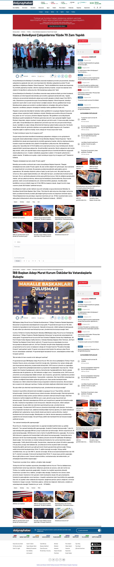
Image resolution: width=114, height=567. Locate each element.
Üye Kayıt (78, 546)
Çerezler (57, 565)
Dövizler (56, 546)
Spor (48, 7)
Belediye (22, 202)
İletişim (44, 565)
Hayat (67, 12)
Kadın (54, 7)
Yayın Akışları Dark (31, 546)
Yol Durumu (85, 536)
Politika (73, 12)
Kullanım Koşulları (67, 565)
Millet (39, 488)
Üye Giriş (78, 543)
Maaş (34, 202)
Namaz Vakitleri (24, 536)
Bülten (52, 12)
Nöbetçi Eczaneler (31, 548)
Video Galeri (68, 546)
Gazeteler (87, 7)
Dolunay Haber (16, 32)
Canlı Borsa (43, 543)
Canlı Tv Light (16, 548)
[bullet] (35, 261)
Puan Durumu (57, 536)
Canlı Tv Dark (29, 543)
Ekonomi (41, 7)
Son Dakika (16, 7)
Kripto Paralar (96, 536)
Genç (28, 488)
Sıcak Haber (68, 553)
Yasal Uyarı (74, 565)
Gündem (33, 7)
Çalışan (28, 202)
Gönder (18, 261)
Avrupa (46, 12)
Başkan (15, 202)
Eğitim (62, 12)
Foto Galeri (62, 7)
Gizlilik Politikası (51, 565)
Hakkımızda (39, 565)
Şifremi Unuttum (80, 548)
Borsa (14, 536)
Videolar (71, 7)
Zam (39, 202)
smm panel (29, 553)
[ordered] (33, 261)
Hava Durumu (46, 536)
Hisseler (66, 536)
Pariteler (76, 536)
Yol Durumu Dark (17, 546)
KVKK (61, 565)
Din (57, 12)
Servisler (24, 7)
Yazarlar (79, 7)
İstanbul (33, 488)
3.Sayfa (41, 12)
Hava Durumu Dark (18, 543)
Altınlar (56, 543)
